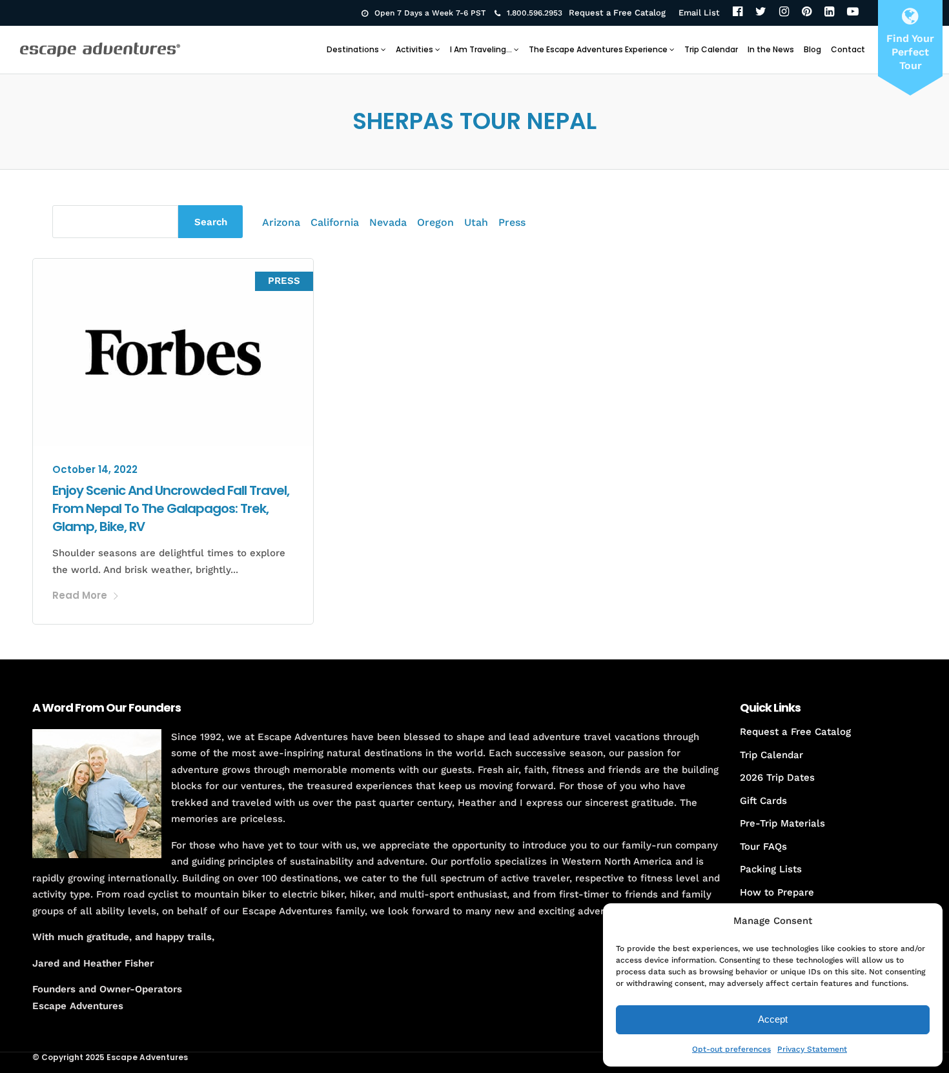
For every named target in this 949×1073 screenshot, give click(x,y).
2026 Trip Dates (777, 777)
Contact (848, 49)
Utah (476, 222)
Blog (812, 49)
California (335, 222)
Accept (773, 1019)
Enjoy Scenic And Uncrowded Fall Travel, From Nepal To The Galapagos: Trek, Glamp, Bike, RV (170, 508)
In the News (771, 49)
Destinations (353, 49)
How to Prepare (777, 892)
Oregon (435, 222)
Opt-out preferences (731, 1049)
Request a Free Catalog (617, 12)
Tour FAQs (763, 846)
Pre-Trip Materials (782, 823)
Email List (699, 12)
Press (512, 222)
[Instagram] (784, 12)
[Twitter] (760, 12)
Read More (79, 595)
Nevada (388, 222)
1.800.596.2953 (534, 12)
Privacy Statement (812, 1049)
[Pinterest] (806, 12)
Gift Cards (763, 801)
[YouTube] (853, 12)
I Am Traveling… (481, 49)
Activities (414, 49)
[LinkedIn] (829, 12)
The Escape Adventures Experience (598, 49)
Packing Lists (771, 869)
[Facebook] (737, 12)
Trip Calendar (711, 49)
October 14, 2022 (95, 469)
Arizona (281, 222)
